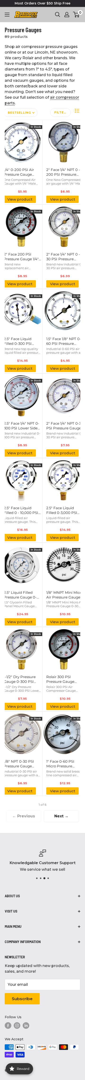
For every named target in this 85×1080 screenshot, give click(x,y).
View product (19, 199)
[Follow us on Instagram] (17, 1025)
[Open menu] (7, 14)
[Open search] (57, 14)
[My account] (66, 14)
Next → (61, 816)
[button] (77, 110)
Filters (61, 112)
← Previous (23, 816)
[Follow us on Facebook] (8, 1025)
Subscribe (22, 998)
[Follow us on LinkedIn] (26, 1025)
